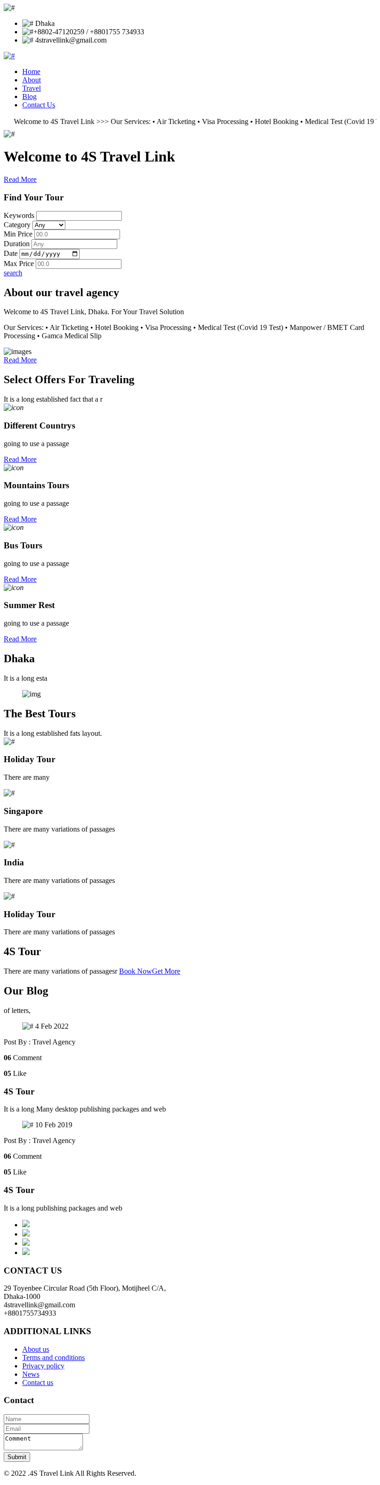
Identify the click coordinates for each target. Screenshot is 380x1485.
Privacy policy (43, 1366)
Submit (16, 1457)
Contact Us (38, 105)
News (30, 1374)
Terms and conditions (53, 1357)
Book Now (135, 971)
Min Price (18, 234)
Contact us (37, 1382)
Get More (166, 971)
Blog (29, 96)
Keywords (19, 215)
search (13, 273)
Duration (17, 244)
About (31, 80)
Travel (31, 88)
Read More (20, 179)
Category (17, 225)
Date (11, 253)
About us (35, 1349)
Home (31, 71)
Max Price (19, 263)
